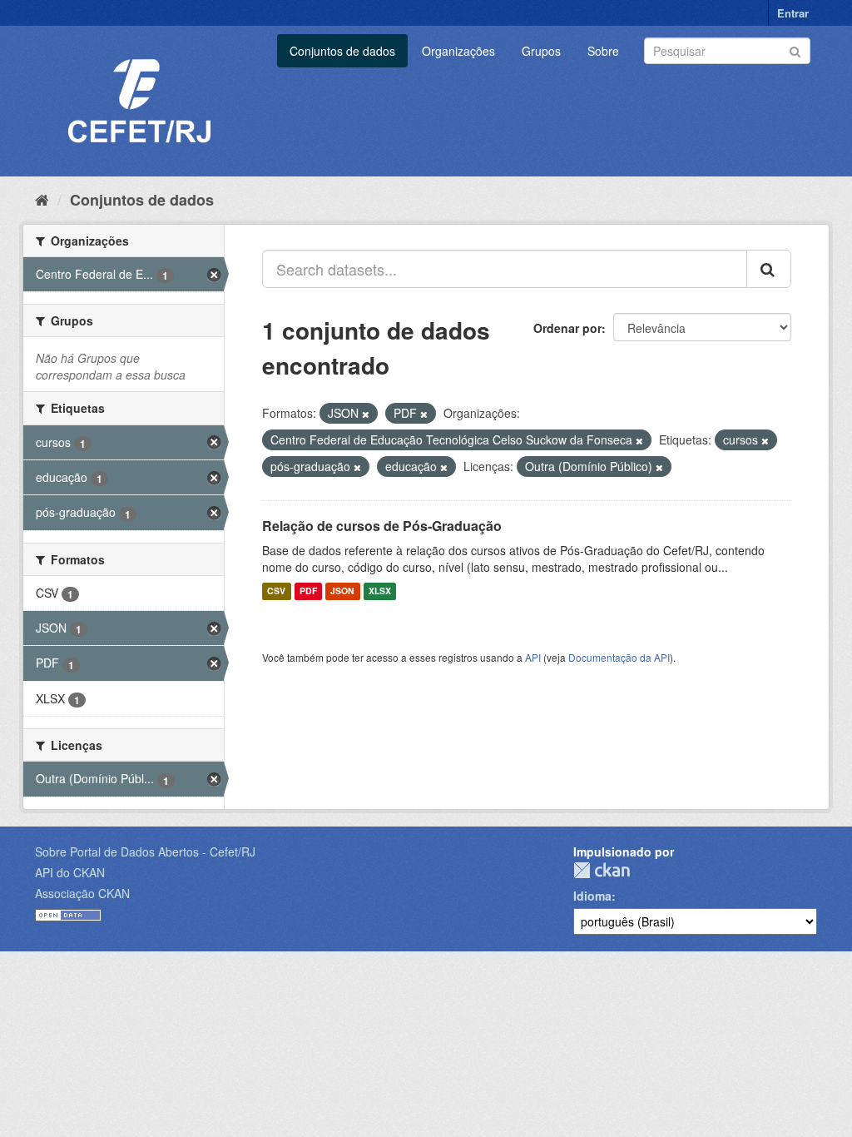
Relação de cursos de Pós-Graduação (382, 525)
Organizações (458, 50)
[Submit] (795, 49)
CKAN (601, 870)
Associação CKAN (82, 893)
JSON (342, 591)
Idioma (592, 895)
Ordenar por (567, 328)
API (533, 657)
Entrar (793, 13)
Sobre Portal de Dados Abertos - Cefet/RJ (145, 851)
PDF (308, 591)
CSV (276, 591)
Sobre (603, 50)
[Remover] (365, 413)
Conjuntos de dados (342, 50)
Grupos (541, 50)
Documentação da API (619, 657)
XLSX (380, 591)
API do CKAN (70, 872)
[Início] (42, 199)
